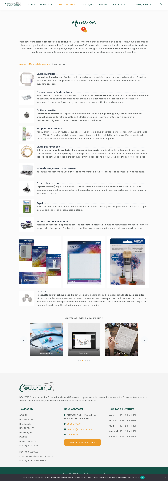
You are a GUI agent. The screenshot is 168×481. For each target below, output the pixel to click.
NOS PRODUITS (66, 5)
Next (144, 339)
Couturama (73, 434)
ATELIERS (103, 5)
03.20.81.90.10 (74, 424)
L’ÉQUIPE (23, 437)
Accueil (23, 64)
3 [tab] (83, 360)
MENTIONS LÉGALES (28, 452)
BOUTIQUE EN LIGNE (144, 5)
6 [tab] (90, 360)
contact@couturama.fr (79, 429)
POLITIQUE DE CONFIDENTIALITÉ (34, 460)
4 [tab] (85, 360)
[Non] (165, 477)
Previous (23, 339)
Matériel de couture (39, 64)
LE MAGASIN (46, 5)
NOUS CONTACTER (121, 5)
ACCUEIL (31, 5)
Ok (142, 477)
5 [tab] (87, 360)
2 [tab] (80, 360)
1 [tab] (78, 360)
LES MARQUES (87, 5)
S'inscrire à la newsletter (82, 442)
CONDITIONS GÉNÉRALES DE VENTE (36, 456)
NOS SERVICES (26, 419)
